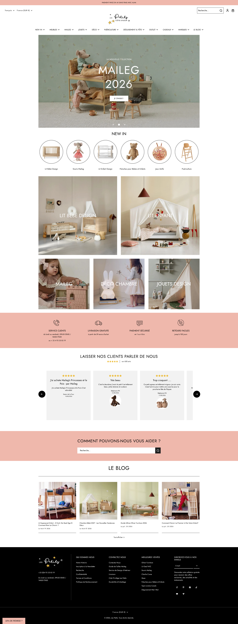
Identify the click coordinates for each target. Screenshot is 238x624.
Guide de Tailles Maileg (117, 566)
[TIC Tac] (196, 587)
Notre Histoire (81, 563)
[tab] (113, 125)
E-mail (178, 566)
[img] (112, 361)
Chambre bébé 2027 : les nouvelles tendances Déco (97, 524)
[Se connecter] (227, 10)
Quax (143, 578)
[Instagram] (190, 587)
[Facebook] (177, 587)
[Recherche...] (221, 10)
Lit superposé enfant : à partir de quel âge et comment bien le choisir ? (55, 524)
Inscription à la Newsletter (85, 566)
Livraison (112, 574)
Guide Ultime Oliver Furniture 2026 (134, 523)
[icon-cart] (233, 10)
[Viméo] (183, 594)
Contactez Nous (114, 563)
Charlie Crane (147, 574)
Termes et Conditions (84, 578)
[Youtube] (177, 594)
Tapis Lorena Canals (149, 586)
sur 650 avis (126, 361)
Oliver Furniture (147, 563)
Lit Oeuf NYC (146, 566)
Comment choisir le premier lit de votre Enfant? (180, 523)
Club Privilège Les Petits (117, 578)
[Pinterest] (183, 587)
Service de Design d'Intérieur (119, 570)
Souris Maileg (147, 570)
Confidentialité (81, 574)
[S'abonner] (197, 566)
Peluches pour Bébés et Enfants (153, 582)
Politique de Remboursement (86, 582)
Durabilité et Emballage (117, 582)
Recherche (80, 570)
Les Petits (114, 618)
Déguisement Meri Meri (150, 590)
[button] (41, 394)
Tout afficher (118, 537)
